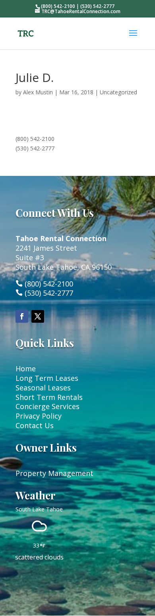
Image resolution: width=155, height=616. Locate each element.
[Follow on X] (37, 316)
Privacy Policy (38, 416)
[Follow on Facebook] (21, 316)
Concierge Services (47, 406)
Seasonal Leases (43, 387)
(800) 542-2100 (34, 138)
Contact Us (34, 425)
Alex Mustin (38, 92)
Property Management (54, 473)
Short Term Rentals (49, 397)
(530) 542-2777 (34, 148)
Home (25, 368)
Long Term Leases (46, 378)
